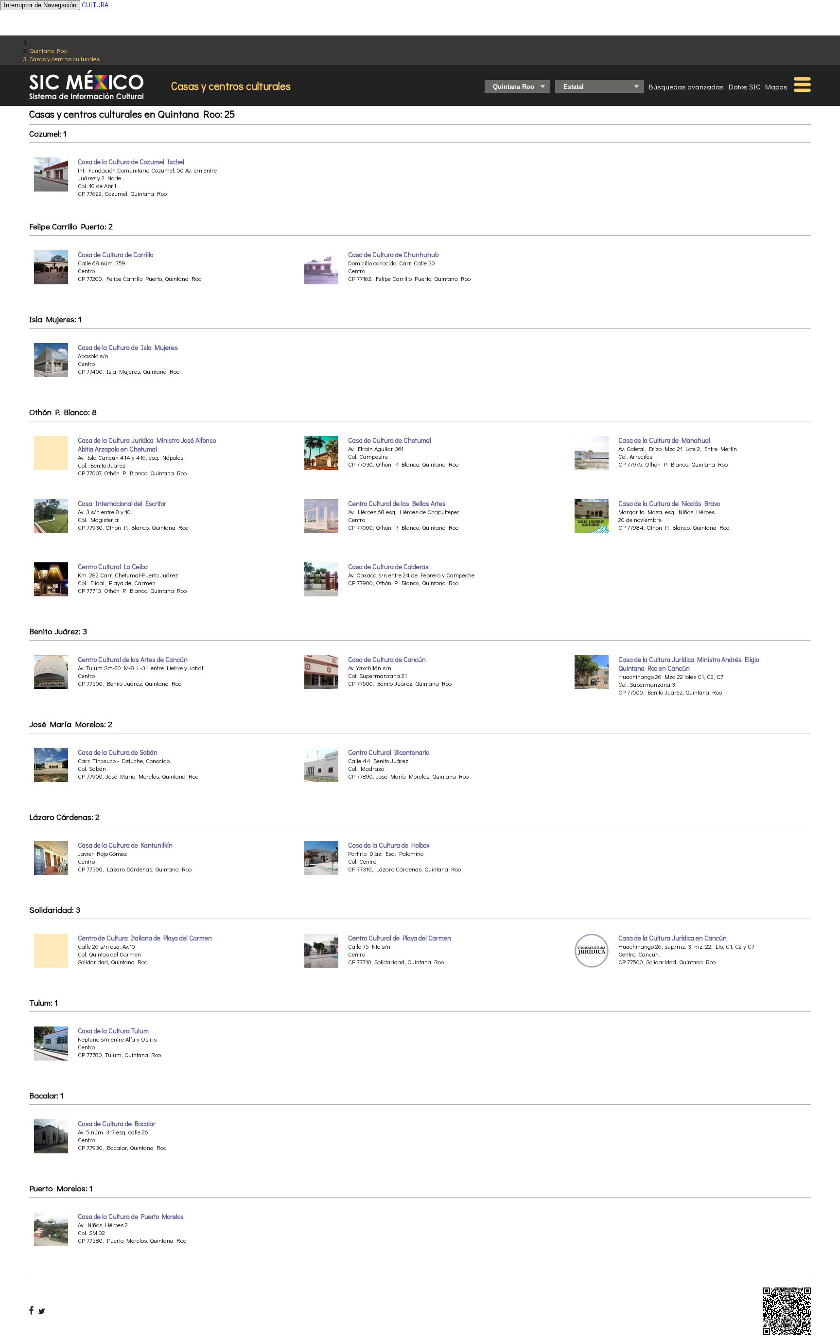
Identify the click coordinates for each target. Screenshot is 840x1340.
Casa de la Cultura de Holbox (388, 845)
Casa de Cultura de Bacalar (117, 1123)
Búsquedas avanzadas (686, 86)
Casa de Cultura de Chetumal (389, 440)
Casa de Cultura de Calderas (388, 566)
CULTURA (95, 4)
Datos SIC (744, 86)
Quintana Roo (48, 50)
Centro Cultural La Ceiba (113, 566)
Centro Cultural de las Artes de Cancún (133, 659)
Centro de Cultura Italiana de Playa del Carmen (145, 938)
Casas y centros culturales (64, 58)
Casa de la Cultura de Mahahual (664, 440)
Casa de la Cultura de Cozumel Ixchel (131, 161)
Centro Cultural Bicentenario (388, 752)
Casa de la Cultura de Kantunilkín (125, 845)
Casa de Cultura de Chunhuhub (393, 254)
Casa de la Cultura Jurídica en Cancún (672, 938)
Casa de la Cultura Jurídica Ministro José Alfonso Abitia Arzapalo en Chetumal (147, 444)
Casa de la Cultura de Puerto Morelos (131, 1216)
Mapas (776, 86)
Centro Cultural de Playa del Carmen (399, 938)
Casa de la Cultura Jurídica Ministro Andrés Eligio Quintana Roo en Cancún (688, 664)
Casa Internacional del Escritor (122, 503)
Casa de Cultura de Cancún (387, 659)
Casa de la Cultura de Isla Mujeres (128, 347)
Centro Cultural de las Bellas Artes (397, 503)
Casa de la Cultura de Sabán (118, 752)
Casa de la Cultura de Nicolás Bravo (669, 503)
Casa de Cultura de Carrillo (115, 254)
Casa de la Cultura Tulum (113, 1031)
